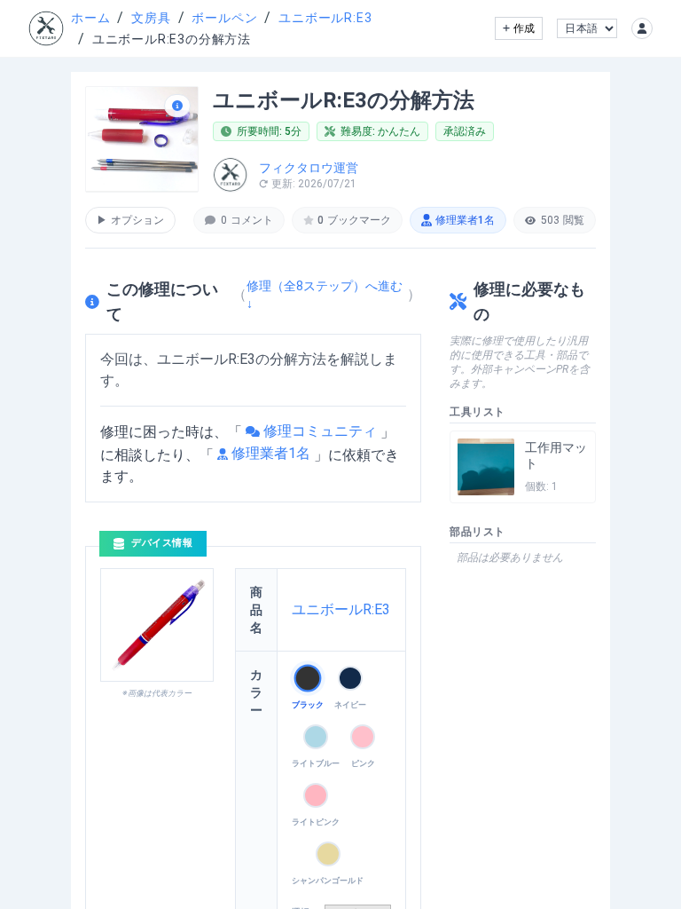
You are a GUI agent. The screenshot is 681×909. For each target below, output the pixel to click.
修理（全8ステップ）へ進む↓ (325, 295)
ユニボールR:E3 (325, 18)
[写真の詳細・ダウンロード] (177, 106)
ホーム (90, 18)
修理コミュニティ (320, 431)
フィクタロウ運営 (308, 168)
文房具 (150, 18)
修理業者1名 (270, 453)
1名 (465, 220)
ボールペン (224, 18)
